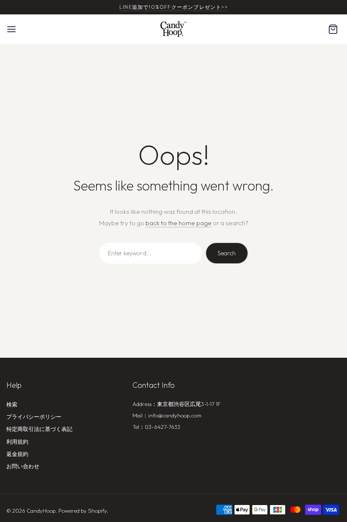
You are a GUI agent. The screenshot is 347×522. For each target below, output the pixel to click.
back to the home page (179, 223)
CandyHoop (41, 510)
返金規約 (17, 453)
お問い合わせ (22, 466)
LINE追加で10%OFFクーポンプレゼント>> (173, 7)
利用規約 (17, 441)
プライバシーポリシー (33, 416)
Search (227, 253)
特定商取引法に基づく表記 (39, 428)
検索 (11, 404)
